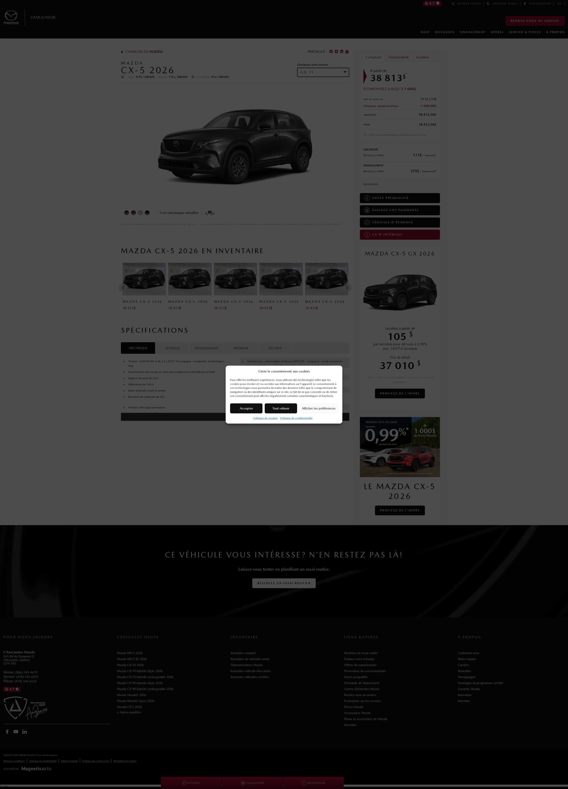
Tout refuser (280, 408)
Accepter (246, 408)
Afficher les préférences (318, 408)
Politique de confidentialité (296, 417)
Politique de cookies (265, 417)
